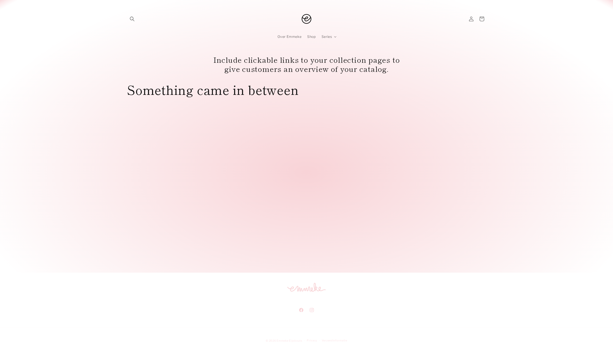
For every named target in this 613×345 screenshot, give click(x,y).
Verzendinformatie (334, 340)
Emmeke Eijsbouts (289, 340)
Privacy (312, 340)
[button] (132, 19)
